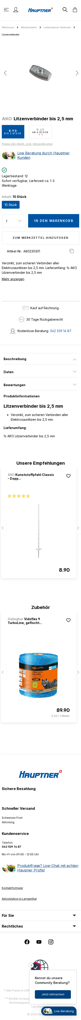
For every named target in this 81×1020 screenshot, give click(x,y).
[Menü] (7, 9)
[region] (40, 75)
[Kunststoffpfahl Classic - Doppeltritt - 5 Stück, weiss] (39, 531)
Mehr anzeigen (13, 279)
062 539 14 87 (60, 331)
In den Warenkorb (53, 221)
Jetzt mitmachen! (53, 994)
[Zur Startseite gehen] (40, 9)
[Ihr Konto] (15, 9)
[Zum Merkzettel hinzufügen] (68, 475)
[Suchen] (65, 9)
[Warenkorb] (74, 9)
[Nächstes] (75, 73)
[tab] (40, 359)
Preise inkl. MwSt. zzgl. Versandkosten (27, 144)
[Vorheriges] (5, 73)
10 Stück (10, 205)
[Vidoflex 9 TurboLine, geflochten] (39, 675)
